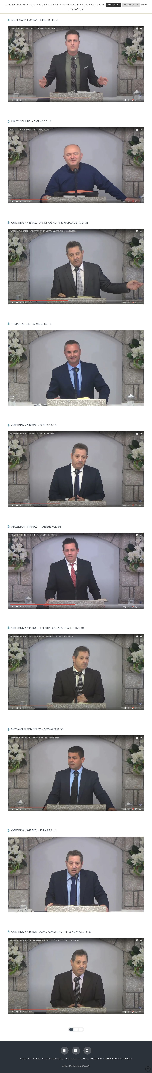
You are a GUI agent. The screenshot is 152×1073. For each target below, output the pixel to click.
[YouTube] (87, 1051)
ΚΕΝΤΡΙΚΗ (24, 1058)
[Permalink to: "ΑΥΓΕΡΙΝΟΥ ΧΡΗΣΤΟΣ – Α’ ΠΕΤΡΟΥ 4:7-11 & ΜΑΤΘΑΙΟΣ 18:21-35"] (76, 267)
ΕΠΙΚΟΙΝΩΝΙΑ (126, 1058)
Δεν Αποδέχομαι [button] (131, 4)
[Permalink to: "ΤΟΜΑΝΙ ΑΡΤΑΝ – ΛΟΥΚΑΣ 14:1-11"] (76, 368)
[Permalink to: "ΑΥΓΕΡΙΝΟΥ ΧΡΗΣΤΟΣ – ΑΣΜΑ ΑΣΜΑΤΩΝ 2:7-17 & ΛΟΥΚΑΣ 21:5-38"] (76, 976)
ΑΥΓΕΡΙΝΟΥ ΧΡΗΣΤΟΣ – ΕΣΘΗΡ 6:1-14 (33, 425)
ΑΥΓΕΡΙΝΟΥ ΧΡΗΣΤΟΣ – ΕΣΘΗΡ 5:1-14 (33, 830)
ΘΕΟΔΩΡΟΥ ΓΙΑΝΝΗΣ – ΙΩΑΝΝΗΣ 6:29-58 (36, 526)
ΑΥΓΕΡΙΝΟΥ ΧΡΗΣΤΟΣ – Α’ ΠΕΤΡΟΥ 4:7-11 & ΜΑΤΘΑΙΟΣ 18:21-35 (49, 222)
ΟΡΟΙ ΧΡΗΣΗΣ (111, 1058)
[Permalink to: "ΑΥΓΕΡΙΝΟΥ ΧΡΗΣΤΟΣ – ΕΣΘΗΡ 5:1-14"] (76, 875)
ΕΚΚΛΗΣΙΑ (83, 1058)
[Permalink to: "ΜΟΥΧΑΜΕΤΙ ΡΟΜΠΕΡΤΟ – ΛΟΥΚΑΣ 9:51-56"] (76, 773)
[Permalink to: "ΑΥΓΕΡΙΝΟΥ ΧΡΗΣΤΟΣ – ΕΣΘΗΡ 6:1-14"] (76, 469)
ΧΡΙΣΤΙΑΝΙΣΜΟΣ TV (54, 1058)
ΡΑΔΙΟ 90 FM (38, 1058)
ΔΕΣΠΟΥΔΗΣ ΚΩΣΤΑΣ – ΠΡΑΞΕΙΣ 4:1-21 (35, 20)
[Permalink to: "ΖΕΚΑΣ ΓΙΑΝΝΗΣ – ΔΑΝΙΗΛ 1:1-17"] (76, 165)
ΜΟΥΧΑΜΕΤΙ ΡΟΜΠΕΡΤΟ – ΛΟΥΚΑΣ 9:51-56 (37, 729)
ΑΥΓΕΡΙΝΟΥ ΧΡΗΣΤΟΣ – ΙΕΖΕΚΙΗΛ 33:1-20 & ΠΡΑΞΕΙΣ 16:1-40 (47, 628)
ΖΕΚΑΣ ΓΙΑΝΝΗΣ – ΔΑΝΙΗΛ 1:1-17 (31, 121)
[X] (76, 1051)
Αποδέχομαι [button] (113, 4)
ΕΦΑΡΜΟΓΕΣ (96, 1058)
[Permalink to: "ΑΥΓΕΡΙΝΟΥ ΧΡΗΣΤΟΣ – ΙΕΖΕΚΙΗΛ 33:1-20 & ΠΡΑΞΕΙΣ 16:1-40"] (76, 672)
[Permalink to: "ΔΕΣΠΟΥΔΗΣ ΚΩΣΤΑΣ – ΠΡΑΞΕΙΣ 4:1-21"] (76, 64)
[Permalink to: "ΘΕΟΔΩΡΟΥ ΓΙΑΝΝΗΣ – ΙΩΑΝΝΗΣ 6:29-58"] (76, 571)
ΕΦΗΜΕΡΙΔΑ (71, 1058)
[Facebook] (65, 1051)
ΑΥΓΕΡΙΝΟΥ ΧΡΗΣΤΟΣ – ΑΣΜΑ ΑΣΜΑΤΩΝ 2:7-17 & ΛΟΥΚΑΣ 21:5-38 (51, 932)
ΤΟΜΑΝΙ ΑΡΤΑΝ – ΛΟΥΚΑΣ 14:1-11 (32, 324)
